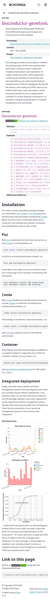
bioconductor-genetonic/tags (19, 369)
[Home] (4, 13)
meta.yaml (37, 57)
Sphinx (18, 592)
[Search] (39, 5)
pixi (18, 213)
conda (23, 213)
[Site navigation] (4, 5)
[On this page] (45, 5)
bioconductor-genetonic (21, 57)
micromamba (35, 213)
